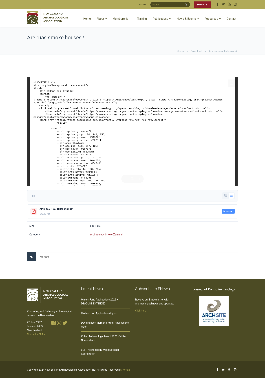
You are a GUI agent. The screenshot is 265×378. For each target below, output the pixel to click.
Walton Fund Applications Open (98, 313)
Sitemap (125, 369)
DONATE (202, 4)
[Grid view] (225, 196)
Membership (120, 18)
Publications (160, 18)
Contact (231, 18)
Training (142, 18)
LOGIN (142, 4)
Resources (211, 18)
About (100, 18)
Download (228, 211)
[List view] (231, 196)
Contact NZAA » (36, 334)
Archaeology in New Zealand (106, 234)
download (196, 51)
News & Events (186, 18)
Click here (140, 310)
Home (87, 18)
